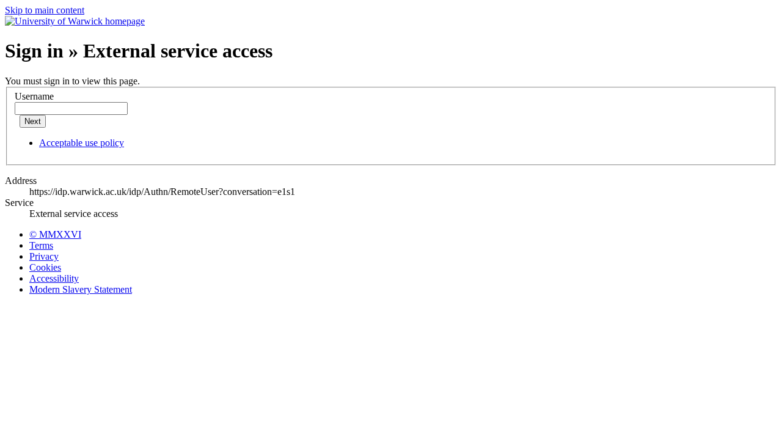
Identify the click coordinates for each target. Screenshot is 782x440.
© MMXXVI (55, 234)
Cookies (45, 267)
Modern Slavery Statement (80, 289)
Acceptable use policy (81, 143)
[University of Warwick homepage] (75, 21)
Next (32, 121)
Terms (41, 245)
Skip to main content (44, 10)
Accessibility (54, 278)
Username (34, 96)
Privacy (44, 256)
